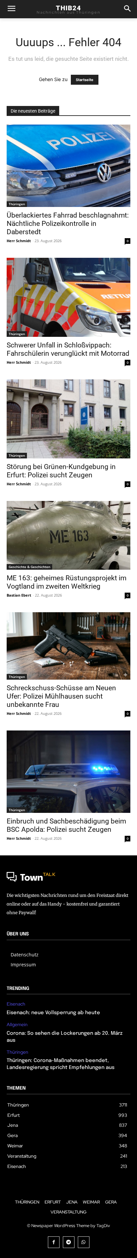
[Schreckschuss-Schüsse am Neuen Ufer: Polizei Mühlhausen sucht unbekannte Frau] (68, 646)
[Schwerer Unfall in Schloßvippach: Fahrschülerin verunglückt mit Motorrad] (68, 297)
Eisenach (16, 1004)
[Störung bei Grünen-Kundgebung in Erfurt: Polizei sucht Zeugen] (68, 418)
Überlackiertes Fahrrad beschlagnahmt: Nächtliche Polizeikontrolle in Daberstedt (68, 223)
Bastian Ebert (19, 595)
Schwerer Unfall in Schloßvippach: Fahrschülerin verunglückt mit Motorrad (68, 349)
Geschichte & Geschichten (29, 566)
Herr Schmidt (19, 240)
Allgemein (17, 1024)
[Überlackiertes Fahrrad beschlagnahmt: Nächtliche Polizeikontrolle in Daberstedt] (68, 166)
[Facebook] (54, 1242)
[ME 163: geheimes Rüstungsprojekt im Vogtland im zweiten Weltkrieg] (68, 535)
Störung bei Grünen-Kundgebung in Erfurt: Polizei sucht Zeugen (61, 471)
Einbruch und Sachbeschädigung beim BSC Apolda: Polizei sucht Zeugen (66, 825)
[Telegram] (68, 1242)
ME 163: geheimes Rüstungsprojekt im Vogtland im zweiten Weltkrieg (66, 582)
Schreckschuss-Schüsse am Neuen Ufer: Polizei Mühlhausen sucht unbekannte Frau (61, 696)
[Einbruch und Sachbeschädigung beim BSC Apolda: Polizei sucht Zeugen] (68, 771)
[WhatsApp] (83, 1242)
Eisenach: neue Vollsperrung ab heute (53, 1013)
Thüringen (17, 204)
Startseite (84, 79)
